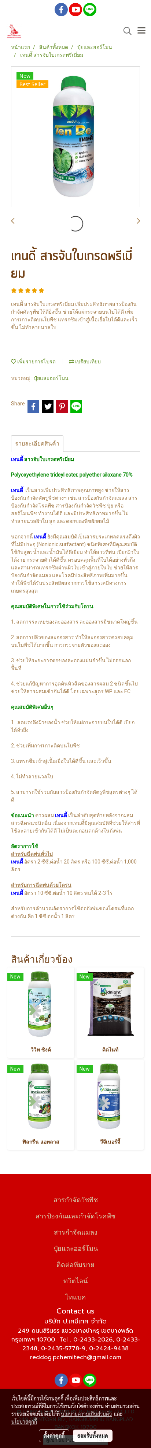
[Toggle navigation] (141, 31)
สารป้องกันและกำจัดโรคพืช (75, 1215)
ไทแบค (75, 1296)
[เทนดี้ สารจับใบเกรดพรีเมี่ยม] (75, 137)
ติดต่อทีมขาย (75, 1264)
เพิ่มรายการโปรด (36, 361)
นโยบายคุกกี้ (24, 1421)
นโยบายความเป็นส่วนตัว (86, 1413)
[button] (125, 31)
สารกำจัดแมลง (75, 1231)
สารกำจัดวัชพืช (76, 1199)
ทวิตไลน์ (75, 1280)
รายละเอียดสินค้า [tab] (37, 443)
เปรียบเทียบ (87, 361)
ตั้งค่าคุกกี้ (54, 1435)
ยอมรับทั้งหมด (92, 1435)
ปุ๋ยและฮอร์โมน (51, 378)
